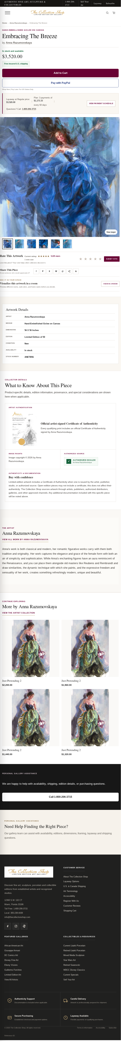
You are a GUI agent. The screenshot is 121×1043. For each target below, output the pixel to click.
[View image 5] (55, 244)
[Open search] (107, 13)
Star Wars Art (69, 960)
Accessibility (69, 896)
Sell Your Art (85, 3)
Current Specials (71, 975)
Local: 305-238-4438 (13, 913)
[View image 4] (43, 244)
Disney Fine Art (11, 960)
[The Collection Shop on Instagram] (16, 926)
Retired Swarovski (71, 965)
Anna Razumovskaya (18, 23)
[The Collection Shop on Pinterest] (24, 926)
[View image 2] (19, 244)
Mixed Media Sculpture (73, 955)
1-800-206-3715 (70, 3)
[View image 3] (31, 244)
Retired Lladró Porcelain (74, 950)
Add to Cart (60, 73)
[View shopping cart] (114, 13)
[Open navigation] (7, 12)
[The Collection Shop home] (58, 13)
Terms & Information (84, 1028)
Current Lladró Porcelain (74, 945)
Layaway (98, 3)
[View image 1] (7, 244)
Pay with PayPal (60, 83)
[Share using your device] (69, 271)
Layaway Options (71, 881)
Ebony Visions (11, 965)
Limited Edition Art (12, 975)
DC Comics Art (11, 955)
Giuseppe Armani (12, 950)
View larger (111, 232)
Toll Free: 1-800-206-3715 (16, 908)
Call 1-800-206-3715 (60, 797)
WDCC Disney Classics (74, 970)
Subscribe (110, 3)
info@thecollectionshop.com (17, 917)
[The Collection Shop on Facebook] (7, 926)
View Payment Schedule (101, 103)
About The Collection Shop (75, 876)
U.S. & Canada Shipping (74, 886)
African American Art (13, 945)
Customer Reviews (72, 906)
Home (4, 23)
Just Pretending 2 (11, 680)
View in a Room (110, 284)
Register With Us (71, 901)
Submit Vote (112, 259)
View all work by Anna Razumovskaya (25, 539)
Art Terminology (70, 891)
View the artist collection (18, 613)
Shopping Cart (69, 910)
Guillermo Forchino (13, 970)
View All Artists (11, 979)
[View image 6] (67, 244)
